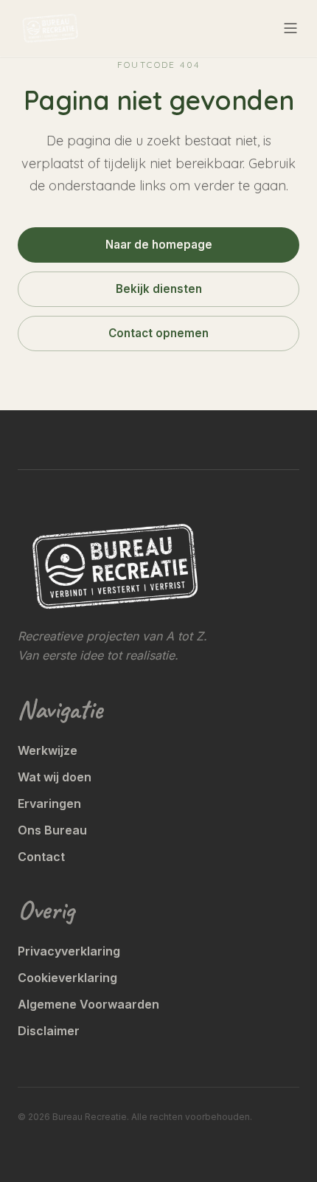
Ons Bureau (52, 830)
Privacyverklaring (69, 951)
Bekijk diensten (159, 289)
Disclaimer (49, 1030)
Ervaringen (49, 803)
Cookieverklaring (67, 977)
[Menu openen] (290, 28)
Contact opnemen (158, 333)
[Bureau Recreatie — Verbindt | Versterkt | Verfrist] (50, 28)
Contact (41, 856)
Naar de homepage (158, 245)
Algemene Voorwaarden (88, 1004)
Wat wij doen (54, 777)
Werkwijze (47, 750)
